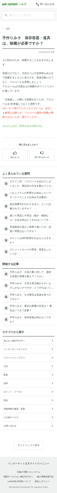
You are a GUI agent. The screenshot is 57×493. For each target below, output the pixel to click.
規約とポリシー (42, 481)
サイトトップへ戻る (29, 445)
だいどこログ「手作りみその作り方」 (23, 125)
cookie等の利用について (19, 481)
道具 (8, 28)
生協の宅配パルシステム (28, 472)
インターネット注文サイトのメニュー (28, 463)
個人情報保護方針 (45, 476)
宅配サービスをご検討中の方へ (18, 476)
